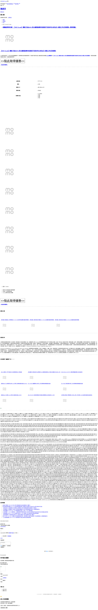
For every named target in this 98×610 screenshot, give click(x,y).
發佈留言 (2, 547)
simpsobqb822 (3, 526)
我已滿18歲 (3, 607)
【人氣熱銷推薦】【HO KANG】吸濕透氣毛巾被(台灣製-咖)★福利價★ (17, 517)
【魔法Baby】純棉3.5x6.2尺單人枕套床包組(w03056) (11, 395)
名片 (4, 22)
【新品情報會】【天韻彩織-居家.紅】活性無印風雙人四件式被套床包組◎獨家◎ (19, 514)
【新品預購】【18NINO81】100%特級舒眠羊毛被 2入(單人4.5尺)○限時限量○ (18, 510)
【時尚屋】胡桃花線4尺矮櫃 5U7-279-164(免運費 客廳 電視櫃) (41, 319)
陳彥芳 (3, 9)
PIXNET (40, 594)
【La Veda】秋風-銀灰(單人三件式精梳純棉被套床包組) (72, 383)
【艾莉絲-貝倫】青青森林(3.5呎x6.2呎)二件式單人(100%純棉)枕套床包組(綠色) (76, 395)
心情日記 (10, 17)
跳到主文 (2, 11)
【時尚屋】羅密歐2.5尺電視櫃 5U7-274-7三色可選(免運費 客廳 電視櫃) (15, 319)
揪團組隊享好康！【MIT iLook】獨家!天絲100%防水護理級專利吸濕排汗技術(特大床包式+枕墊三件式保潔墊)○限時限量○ (39, 27)
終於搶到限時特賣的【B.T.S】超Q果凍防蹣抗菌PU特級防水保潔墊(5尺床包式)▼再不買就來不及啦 (22, 506)
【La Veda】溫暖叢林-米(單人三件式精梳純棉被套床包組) (39, 383)
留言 (13, 532)
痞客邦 (10, 532)
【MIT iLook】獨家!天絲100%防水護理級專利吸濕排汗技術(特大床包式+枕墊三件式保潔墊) (28, 51)
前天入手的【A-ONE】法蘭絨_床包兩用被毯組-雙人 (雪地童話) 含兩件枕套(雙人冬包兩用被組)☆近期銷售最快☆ (25, 516)
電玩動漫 (9, 536)
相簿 (4, 19)
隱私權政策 (55, 594)
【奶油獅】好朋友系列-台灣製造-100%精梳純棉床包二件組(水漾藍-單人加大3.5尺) (44, 372)
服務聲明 (59, 594)
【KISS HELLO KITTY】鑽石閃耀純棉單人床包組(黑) (71, 372)
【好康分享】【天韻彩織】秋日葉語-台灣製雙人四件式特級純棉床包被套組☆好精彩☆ (20, 507)
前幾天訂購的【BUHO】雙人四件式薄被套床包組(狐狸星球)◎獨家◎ (16, 505)
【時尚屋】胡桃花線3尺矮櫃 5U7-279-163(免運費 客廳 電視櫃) (66, 319)
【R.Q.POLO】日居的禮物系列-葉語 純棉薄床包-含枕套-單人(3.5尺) (41, 395)
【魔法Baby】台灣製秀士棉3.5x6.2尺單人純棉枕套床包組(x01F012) (14, 383)
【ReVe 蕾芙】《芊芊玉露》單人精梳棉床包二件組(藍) (11, 372)
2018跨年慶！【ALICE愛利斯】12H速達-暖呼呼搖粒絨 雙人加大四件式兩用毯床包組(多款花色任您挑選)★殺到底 (25, 512)
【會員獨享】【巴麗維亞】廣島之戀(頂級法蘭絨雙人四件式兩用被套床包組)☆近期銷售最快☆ (21, 509)
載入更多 (2, 540)
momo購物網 (49, 55)
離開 (6, 607)
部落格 (4, 21)
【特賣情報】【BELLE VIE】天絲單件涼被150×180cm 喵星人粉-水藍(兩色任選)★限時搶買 (21, 513)
